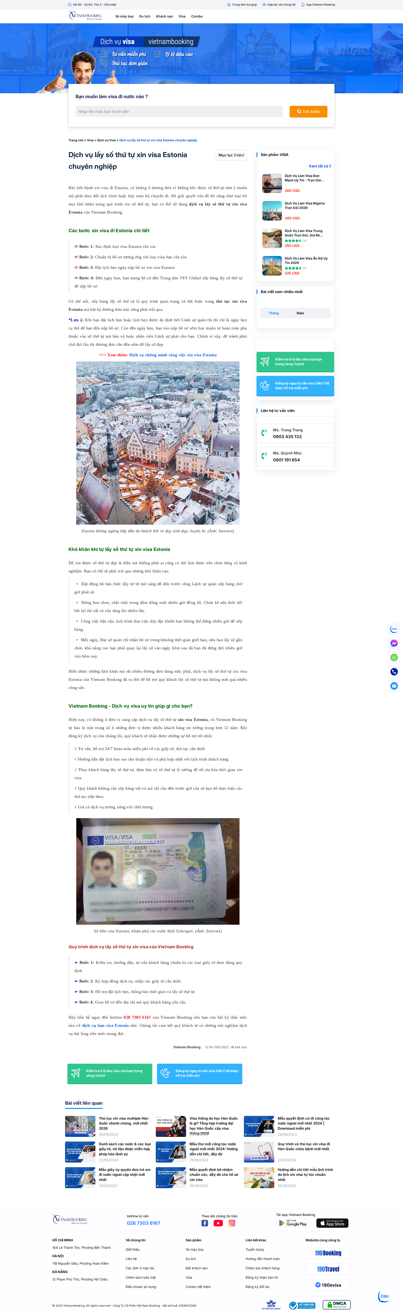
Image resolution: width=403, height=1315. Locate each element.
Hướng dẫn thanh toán (263, 1259)
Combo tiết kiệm (198, 1287)
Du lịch (144, 16)
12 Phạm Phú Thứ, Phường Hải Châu (80, 1279)
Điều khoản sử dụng (141, 1287)
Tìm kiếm (310, 111)
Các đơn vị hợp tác (140, 1268)
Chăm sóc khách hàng (263, 1268)
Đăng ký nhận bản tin (262, 1277)
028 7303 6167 (137, 1017)
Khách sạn (164, 16)
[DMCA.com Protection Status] (337, 1305)
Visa (182, 16)
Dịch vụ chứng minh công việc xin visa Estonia (173, 355)
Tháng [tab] (274, 313)
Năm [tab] (300, 313)
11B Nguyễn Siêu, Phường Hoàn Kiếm (80, 1263)
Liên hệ (131, 1259)
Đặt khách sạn (197, 1268)
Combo (197, 16)
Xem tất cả (319, 166)
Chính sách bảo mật (141, 1277)
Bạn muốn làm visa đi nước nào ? (112, 96)
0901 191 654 (286, 459)
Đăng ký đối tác (258, 1287)
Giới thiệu (133, 1249)
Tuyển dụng (255, 1249)
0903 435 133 (287, 436)
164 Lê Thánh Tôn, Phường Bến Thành (81, 1247)
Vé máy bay (124, 16)
